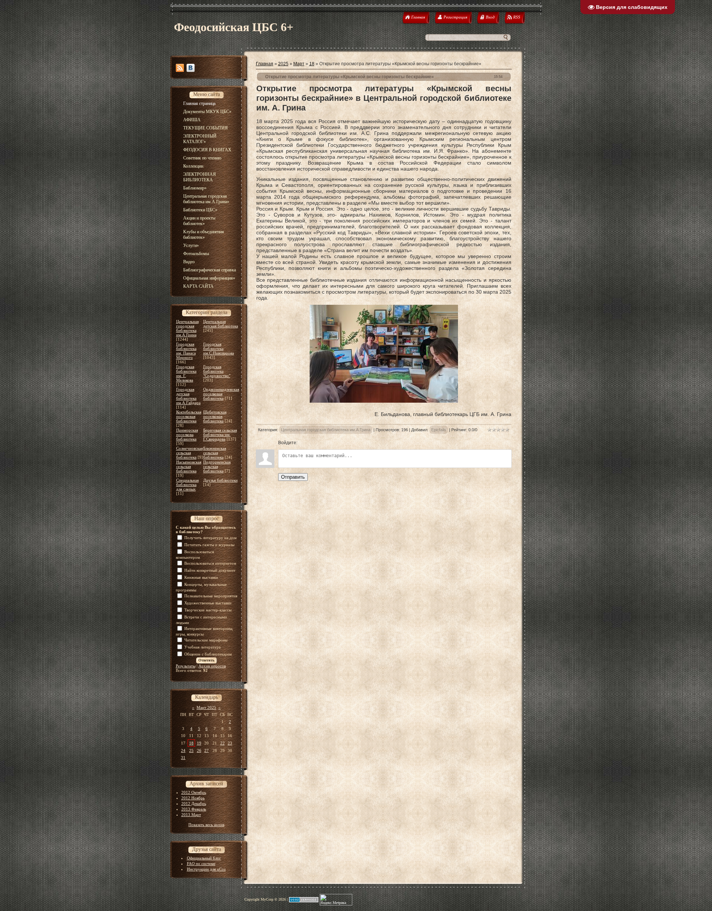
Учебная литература (202, 647)
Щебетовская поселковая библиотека (215, 416)
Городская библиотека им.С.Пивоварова (218, 348)
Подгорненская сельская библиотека (217, 466)
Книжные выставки (201, 577)
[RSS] (180, 68)
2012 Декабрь (193, 803)
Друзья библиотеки (220, 480)
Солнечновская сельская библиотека (189, 452)
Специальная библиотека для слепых (187, 484)
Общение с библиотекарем (208, 654)
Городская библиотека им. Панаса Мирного (186, 351)
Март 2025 (206, 707)
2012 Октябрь (193, 792)
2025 (283, 63)
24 (183, 750)
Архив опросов (212, 666)
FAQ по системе (201, 863)
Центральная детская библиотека (220, 323)
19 (199, 743)
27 (206, 750)
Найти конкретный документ (209, 570)
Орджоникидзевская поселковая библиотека (221, 393)
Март (298, 63)
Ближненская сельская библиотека (214, 452)
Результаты (185, 666)
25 (191, 750)
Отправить (293, 477)
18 (191, 743)
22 (222, 743)
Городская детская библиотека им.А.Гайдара (188, 396)
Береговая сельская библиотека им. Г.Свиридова (220, 434)
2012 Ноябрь (193, 798)
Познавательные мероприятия (210, 596)
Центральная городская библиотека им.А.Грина (187, 328)
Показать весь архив (206, 824)
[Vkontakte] (191, 68)
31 (183, 757)
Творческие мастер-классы (207, 610)
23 (230, 743)
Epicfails (438, 430)
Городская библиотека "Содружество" (216, 371)
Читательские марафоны (205, 640)
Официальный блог (204, 858)
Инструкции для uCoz (206, 869)
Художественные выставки (207, 603)
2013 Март (191, 814)
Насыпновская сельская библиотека (188, 466)
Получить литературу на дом (210, 537)
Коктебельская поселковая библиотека (188, 416)
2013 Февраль (193, 809)
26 (199, 750)
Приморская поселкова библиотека (187, 434)
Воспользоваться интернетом (210, 563)
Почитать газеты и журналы (209, 544)
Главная (264, 63)
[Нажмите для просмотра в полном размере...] (384, 401)
